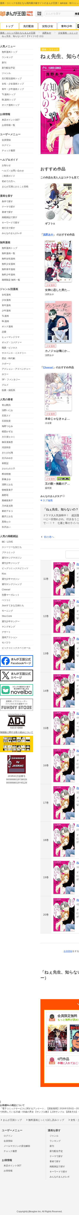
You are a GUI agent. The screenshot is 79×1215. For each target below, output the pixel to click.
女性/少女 (47, 26)
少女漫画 (6, 300)
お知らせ (6, 165)
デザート (6, 632)
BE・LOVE (7, 542)
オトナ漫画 (7, 326)
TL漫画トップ (8, 94)
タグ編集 (48, 500)
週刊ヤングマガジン (12, 557)
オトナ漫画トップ (10, 105)
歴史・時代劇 (8, 358)
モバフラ (6, 642)
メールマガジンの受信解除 (17, 1146)
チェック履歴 (8, 150)
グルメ (5, 385)
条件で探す (7, 201)
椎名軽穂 (6, 474)
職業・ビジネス (9, 347)
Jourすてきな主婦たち (13, 605)
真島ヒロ (6, 521)
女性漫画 (6, 294)
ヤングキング (8, 626)
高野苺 (5, 495)
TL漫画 (5, 316)
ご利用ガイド (8, 176)
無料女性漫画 (8, 258)
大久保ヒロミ (8, 437)
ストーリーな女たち (12, 547)
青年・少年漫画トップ (13, 89)
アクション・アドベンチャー (16, 369)
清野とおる (7, 484)
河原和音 (6, 447)
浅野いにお (7, 410)
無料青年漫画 (8, 269)
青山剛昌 (6, 405)
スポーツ (6, 363)
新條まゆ (6, 479)
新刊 (4, 62)
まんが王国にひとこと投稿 (15, 186)
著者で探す (7, 212)
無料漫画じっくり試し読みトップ (46, 1120)
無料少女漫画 (8, 264)
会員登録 (6, 140)
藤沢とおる (7, 516)
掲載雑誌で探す (9, 217)
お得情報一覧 (8, 125)
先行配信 (28, 26)
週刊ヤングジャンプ (12, 584)
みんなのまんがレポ (12, 233)
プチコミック (8, 552)
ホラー (5, 374)
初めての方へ (8, 181)
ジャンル (6, 73)
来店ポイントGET (10, 120)
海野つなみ (7, 426)
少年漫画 (6, 310)
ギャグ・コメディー (12, 342)
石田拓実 (6, 421)
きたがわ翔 (7, 452)
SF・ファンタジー (11, 379)
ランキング (7, 57)
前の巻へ (49, 536)
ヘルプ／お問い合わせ (13, 170)
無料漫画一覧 (8, 253)
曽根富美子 (7, 490)
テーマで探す (8, 206)
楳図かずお (7, 431)
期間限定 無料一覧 (11, 280)
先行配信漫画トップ (12, 78)
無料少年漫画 (8, 274)
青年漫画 (6, 305)
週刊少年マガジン (10, 579)
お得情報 (8, 1170)
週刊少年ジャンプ (10, 563)
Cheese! (6, 589)
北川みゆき (7, 458)
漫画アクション (9, 637)
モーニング (7, 611)
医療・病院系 (8, 390)
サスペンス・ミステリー (14, 353)
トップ (9, 26)
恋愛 (4, 332)
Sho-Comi (7, 616)
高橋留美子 (7, 500)
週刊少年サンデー (10, 621)
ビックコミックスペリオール (16, 648)
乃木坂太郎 (7, 506)
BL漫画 (5, 321)
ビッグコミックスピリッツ (15, 568)
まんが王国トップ (12, 1120)
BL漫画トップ (9, 99)
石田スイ (6, 415)
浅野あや (48, 234)
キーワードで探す (10, 222)
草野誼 (5, 463)
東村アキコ (7, 511)
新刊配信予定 (8, 68)
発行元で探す (8, 228)
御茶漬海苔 (7, 442)
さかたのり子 (8, 468)
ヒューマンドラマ (10, 337)
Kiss (4, 573)
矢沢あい (6, 527)
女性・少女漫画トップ (13, 83)
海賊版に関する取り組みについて (16, 732)
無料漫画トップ (9, 52)
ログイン (6, 145)
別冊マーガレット (10, 595)
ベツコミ (6, 600)
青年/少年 (66, 26)
